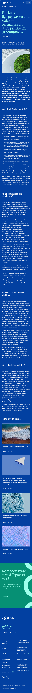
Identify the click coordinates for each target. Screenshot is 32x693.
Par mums (5, 646)
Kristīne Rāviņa (20, 44)
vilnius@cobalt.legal (22, 664)
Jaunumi (4, 6)
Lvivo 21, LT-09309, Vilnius (23, 661)
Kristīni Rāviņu (17, 410)
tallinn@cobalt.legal (22, 647)
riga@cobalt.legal (6, 665)
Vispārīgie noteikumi (7, 685)
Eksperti (4, 643)
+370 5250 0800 (21, 665)
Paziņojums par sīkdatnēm (9, 688)
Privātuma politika (20, 685)
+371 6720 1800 (6, 667)
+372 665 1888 (21, 649)
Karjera (4, 651)
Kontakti (4, 653)
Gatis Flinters (11, 42)
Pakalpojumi (5, 641)
